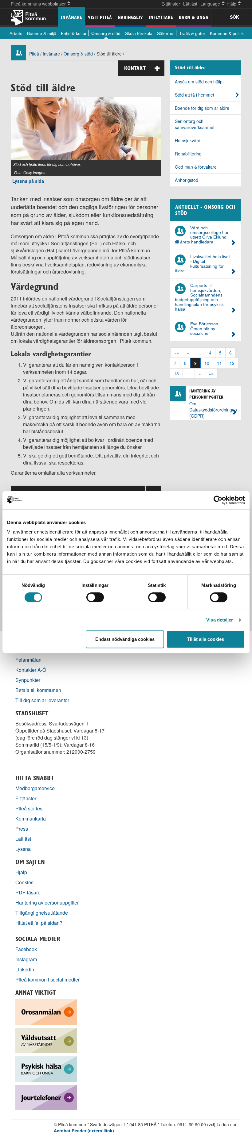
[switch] (95, 597)
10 (206, 363)
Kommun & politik (227, 33)
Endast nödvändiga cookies (125, 639)
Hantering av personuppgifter (47, 902)
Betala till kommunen (38, 690)
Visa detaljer (219, 619)
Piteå (34, 54)
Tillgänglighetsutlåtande (41, 912)
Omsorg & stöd (105, 33)
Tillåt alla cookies (205, 639)
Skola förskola (138, 33)
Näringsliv (130, 17)
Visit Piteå (100, 17)
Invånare (71, 17)
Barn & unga (193, 17)
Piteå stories (28, 808)
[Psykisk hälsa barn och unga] (46, 1068)
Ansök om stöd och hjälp (198, 81)
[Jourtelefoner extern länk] (46, 1096)
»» (211, 373)
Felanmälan (28, 659)
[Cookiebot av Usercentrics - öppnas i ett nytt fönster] (218, 500)
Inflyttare (161, 17)
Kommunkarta (30, 818)
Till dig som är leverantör (42, 700)
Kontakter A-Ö (30, 669)
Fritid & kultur (74, 33)
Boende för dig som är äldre (202, 108)
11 (219, 363)
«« (176, 353)
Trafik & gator (192, 33)
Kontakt (135, 68)
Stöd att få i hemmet (194, 95)
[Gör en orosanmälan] (46, 1011)
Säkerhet (166, 33)
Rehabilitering (188, 154)
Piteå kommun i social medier (47, 979)
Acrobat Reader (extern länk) (84, 1130)
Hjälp (21, 872)
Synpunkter (27, 679)
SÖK (234, 17)
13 (176, 373)
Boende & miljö (41, 33)
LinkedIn (24, 969)
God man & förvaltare (196, 167)
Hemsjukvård (187, 140)
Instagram (26, 959)
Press (21, 828)
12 (232, 363)
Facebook (26, 949)
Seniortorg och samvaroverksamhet (195, 124)
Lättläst (190, 4)
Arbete (16, 33)
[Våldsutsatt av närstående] (46, 1039)
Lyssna (23, 848)
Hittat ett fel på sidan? (38, 922)
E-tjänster (170, 4)
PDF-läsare (28, 892)
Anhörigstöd (186, 180)
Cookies (24, 882)
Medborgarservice (35, 788)
